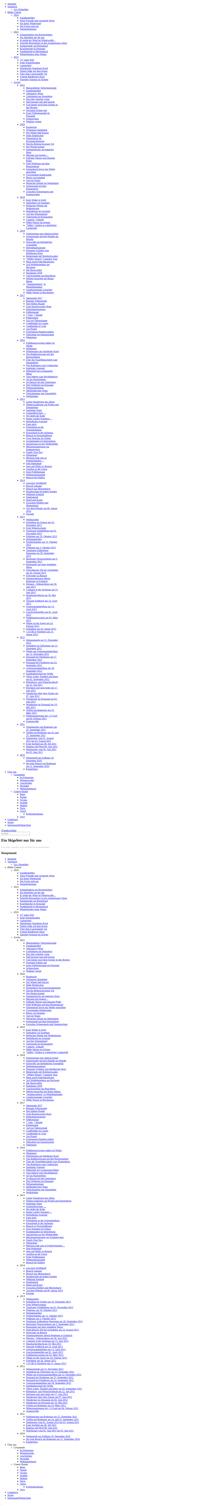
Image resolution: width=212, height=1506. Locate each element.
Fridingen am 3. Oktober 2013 (41, 547)
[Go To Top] (1, 1503)
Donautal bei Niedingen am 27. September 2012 (41, 658)
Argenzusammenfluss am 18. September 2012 (40, 669)
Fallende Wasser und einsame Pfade (43, 1002)
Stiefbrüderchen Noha (37, 390)
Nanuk (23, 797)
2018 (22, 231)
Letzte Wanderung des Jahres (40, 402)
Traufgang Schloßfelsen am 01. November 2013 (41, 532)
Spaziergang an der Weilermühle (42, 444)
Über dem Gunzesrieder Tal (33, 74)
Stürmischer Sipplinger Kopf (34, 68)
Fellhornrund (32, 312)
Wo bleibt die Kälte (35, 416)
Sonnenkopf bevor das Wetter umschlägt (46, 1007)
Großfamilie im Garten (37, 323)
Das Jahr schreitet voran (38, 99)
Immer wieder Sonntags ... (39, 418)
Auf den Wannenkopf (36, 214)
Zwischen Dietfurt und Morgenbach (37, 504)
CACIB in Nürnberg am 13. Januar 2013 (46, 1363)
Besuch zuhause (34, 486)
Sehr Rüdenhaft (33, 463)
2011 (22, 724)
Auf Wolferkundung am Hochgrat (42, 1080)
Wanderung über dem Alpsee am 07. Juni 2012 (49, 1397)
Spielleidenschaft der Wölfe (39, 673)
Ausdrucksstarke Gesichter (39, 289)
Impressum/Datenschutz (19, 825)
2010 (22, 755)
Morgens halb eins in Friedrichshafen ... (36, 459)
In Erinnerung (27, 777)
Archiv (17, 82)
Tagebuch (12, 6)
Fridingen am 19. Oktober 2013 (41, 536)
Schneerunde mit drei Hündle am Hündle (46, 1060)
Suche (10, 822)
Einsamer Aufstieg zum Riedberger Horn (37, 252)
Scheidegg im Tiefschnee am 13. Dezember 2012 (50, 1372)
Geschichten (26, 783)
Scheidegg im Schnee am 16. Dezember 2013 (40, 524)
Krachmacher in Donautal (32, 48)
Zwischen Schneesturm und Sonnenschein (39, 193)
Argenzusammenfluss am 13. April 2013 (46, 1349)
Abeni (23, 811)
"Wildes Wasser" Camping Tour (41, 259)
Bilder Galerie (14, 12)
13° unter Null (27, 60)
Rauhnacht (31, 127)
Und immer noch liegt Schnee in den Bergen (48, 959)
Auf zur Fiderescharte (36, 320)
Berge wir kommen (35, 177)
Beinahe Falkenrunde (36, 301)
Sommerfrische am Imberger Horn (43, 996)
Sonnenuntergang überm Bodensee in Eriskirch (38, 580)
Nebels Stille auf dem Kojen (33, 71)
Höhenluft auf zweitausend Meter (42, 1170)
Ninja (22, 808)
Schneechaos (32, 118)
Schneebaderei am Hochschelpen (36, 34)
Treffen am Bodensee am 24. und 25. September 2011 (42, 734)
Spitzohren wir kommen (38, 203)
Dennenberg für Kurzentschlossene (35, 139)
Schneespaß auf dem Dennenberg (36, 187)
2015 (22, 399)
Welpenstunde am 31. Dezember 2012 (44, 1369)
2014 (22, 480)
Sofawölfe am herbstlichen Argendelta (44, 1063)
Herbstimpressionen (35, 247)
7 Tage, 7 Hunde (34, 315)
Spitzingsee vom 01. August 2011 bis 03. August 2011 (40, 739)
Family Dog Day (34, 452)
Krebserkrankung (34, 814)
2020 (22, 124)
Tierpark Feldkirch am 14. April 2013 (44, 1346)
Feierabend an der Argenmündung (35, 428)
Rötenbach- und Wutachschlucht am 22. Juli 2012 (42, 683)
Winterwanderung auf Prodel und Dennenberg (48, 1201)
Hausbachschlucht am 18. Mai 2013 (43, 1343)
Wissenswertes (27, 780)
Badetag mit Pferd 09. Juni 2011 (42, 746)
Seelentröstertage (28, 29)
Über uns (11, 772)
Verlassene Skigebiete (36, 130)
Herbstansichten (34, 539)
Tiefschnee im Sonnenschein (40, 334)
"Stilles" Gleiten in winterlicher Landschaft (47, 1052)
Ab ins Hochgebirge (36, 379)
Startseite (11, 3)
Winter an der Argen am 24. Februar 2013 (46, 1358)
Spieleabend (32, 497)
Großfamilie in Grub (36, 326)
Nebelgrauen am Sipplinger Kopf (42, 351)
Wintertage (31, 337)
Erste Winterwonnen (36, 528)
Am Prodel (31, 329)
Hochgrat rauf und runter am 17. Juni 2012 (47, 1394)
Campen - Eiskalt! (35, 219)
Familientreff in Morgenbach (34, 51)
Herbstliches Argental (36, 421)
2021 (22, 85)
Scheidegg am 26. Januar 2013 (41, 629)
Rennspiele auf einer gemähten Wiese (44, 1327)
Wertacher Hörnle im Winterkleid (42, 183)
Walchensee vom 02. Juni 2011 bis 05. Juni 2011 (41, 751)
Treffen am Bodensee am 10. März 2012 (46, 1405)
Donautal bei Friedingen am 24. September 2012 (41, 664)
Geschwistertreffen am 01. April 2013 (44, 1352)
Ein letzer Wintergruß (30, 23)
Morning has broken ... (37, 155)
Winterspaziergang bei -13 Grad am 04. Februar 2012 (41, 717)
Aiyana (23, 800)
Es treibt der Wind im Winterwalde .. (38, 40)
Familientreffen (27, 18)
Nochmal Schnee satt (36, 110)
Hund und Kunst (34, 500)
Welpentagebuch (28, 788)
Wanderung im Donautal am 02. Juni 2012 (47, 1400)
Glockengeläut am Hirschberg (40, 275)
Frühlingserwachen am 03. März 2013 (44, 1355)
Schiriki (23, 802)
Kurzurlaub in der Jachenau (39, 432)
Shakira (23, 805)
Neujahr (30, 514)
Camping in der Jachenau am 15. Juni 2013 (47, 1341)
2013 (22, 516)
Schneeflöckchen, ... (36, 413)
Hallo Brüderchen (35, 135)
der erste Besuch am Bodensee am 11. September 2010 (41, 765)
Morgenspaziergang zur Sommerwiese (37, 448)
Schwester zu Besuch (36, 575)
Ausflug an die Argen (36, 469)
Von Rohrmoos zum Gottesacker (42, 365)
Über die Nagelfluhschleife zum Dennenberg (48, 1161)
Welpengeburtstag (35, 388)
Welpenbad (31, 455)
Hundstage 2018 (34, 273)
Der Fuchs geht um (29, 26)
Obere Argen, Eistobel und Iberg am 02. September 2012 (42, 678)
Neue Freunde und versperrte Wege (37, 20)
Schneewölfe (32, 721)
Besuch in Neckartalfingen (39, 435)
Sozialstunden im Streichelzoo (41, 441)
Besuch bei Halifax (35, 477)
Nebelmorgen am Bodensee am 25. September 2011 (41, 728)
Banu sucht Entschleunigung (40, 261)
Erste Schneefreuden (30, 62)
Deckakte (24, 786)
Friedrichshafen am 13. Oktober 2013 (44, 1315)
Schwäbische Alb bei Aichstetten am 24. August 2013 (42, 571)
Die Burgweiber (34, 270)
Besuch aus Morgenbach (38, 488)
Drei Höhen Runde (35, 303)
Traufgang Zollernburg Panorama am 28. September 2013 (40, 553)
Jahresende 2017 (34, 298)
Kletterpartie (32, 317)
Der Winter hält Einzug (37, 132)
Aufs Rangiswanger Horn (38, 306)
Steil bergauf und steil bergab (40, 102)
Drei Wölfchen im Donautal (39, 385)
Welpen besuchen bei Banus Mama (43, 1091)
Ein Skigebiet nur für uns (32, 37)
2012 (22, 637)
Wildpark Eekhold (35, 494)
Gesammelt (19, 774)
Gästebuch (12, 819)
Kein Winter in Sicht (36, 200)
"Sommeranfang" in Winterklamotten (36, 285)
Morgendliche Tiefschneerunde (41, 88)
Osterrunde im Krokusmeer (39, 217)
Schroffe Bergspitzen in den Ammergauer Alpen (43, 43)
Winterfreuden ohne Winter (33, 54)
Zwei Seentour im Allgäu (38, 438)
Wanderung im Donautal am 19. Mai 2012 (47, 1402)
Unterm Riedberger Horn (32, 76)
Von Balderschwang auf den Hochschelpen (40, 355)
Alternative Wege (34, 93)
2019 (22, 197)
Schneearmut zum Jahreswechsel (42, 233)
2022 (16, 57)
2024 (16, 15)
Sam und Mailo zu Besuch (39, 466)
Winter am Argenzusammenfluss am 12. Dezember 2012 (42, 652)
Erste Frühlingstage (35, 472)
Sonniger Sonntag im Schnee (34, 79)
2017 (22, 295)
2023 (16, 32)
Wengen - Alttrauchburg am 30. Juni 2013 (46, 1338)
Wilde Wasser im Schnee (38, 222)
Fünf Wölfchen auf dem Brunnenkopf (38, 165)
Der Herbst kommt (35, 146)
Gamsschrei (25, 65)
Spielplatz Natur (34, 410)
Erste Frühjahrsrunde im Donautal (42, 965)
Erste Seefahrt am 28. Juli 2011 (41, 743)
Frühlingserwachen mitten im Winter (44, 1150)
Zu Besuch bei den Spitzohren (41, 382)
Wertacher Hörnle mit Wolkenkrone (36, 207)
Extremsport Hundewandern (40, 331)
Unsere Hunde (21, 791)
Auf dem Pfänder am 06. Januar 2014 (44, 1290)
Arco (22, 816)
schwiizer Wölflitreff (36, 483)
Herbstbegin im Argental (38, 211)
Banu (22, 794)
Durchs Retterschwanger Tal (40, 144)
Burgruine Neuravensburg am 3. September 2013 (42, 560)
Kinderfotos (32, 769)
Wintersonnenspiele (35, 474)
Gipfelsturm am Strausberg (39, 96)
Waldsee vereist (33, 121)
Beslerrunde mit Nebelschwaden (42, 256)
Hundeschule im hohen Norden (41, 491)
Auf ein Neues (33, 180)
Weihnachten (32, 519)
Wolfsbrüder (32, 396)
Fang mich (31, 424)
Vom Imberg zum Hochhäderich (42, 376)
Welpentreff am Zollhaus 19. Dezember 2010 (40, 759)
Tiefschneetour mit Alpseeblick (41, 393)
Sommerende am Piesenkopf (34, 46)
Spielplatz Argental (35, 368)
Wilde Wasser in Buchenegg (40, 292)
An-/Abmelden (21, 9)
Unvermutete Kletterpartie (39, 174)
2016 (22, 340)
